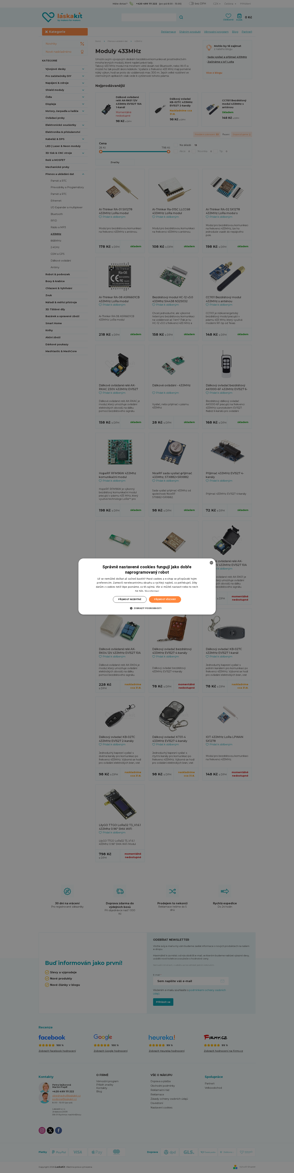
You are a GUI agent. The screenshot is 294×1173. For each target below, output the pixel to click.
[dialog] (147, 586)
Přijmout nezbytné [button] (129, 599)
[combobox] (211, 562)
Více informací (152, 590)
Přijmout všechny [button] (165, 599)
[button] (147, 608)
